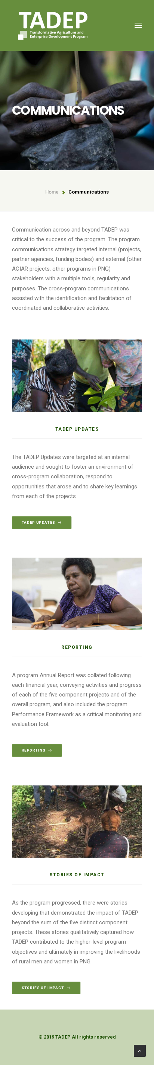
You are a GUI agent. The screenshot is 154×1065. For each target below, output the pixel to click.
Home (52, 192)
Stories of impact (43, 988)
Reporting (34, 751)
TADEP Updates (38, 522)
